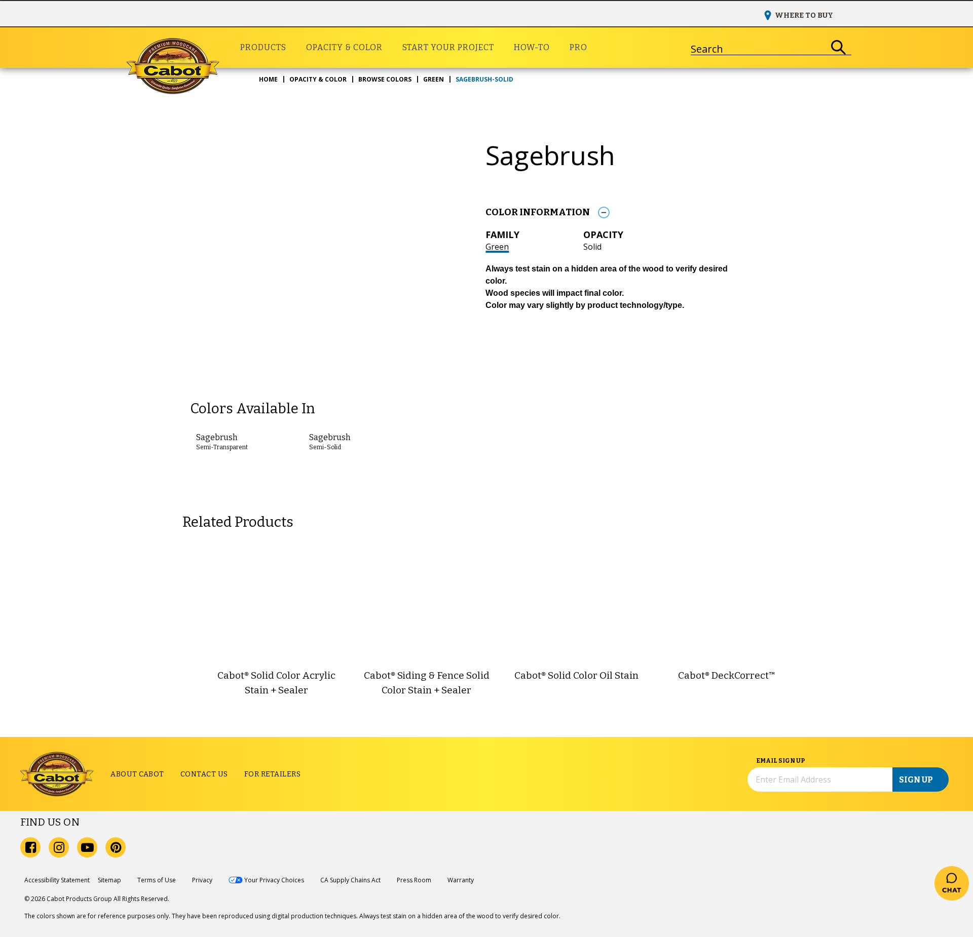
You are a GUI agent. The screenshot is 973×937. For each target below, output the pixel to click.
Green (497, 246)
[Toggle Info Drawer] (603, 212)
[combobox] (758, 47)
